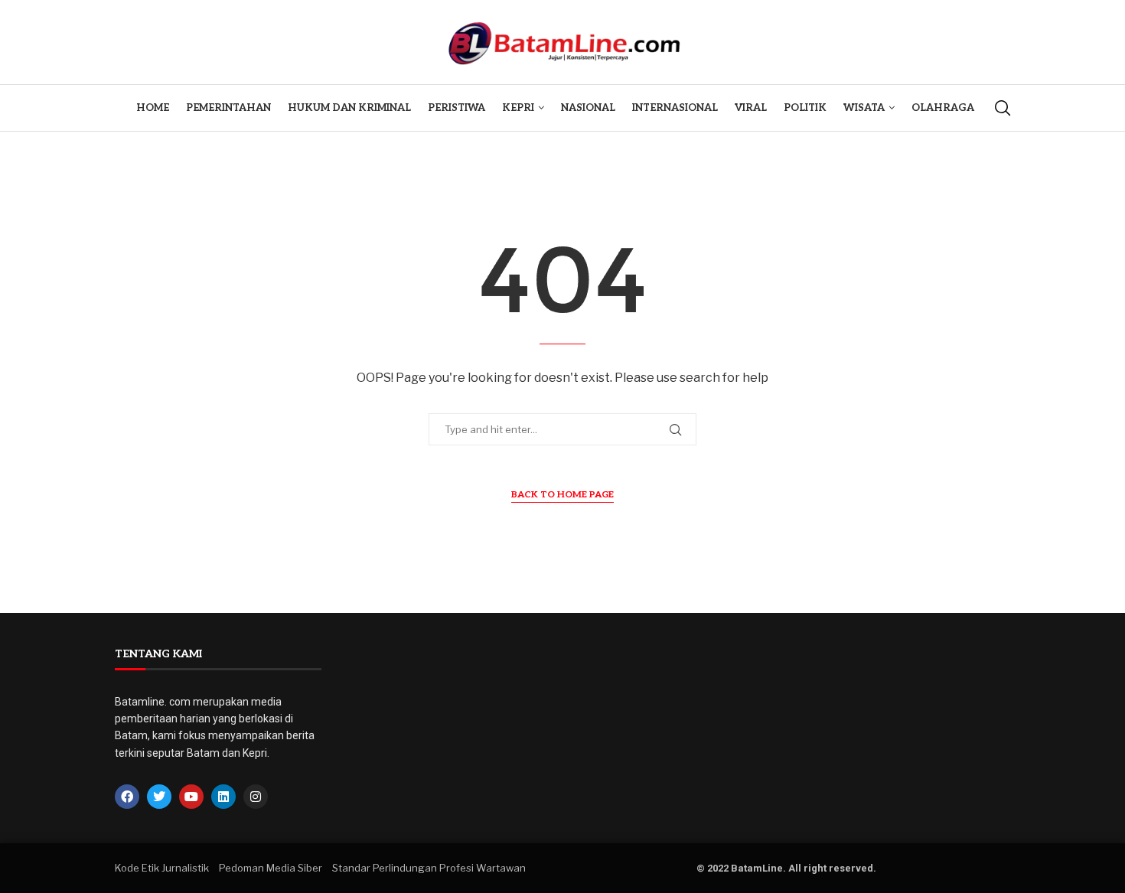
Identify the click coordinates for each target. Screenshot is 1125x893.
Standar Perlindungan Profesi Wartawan (429, 868)
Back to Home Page (562, 494)
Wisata (864, 108)
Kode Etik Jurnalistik (162, 868)
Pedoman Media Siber (270, 868)
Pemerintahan (228, 108)
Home (152, 108)
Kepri (518, 108)
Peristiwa (456, 108)
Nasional (588, 108)
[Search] (1002, 107)
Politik (805, 108)
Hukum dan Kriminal (349, 108)
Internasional (675, 108)
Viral (751, 108)
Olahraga (942, 108)
